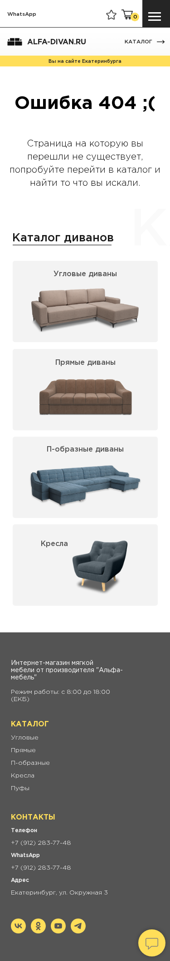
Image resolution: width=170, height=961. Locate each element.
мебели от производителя (52, 670)
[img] (161, 42)
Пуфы (20, 788)
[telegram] (78, 931)
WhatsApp (21, 14)
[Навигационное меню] (154, 16)
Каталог (138, 41)
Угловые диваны (85, 274)
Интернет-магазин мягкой (52, 663)
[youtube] (58, 931)
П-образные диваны (85, 449)
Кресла (54, 544)
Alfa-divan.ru (56, 42)
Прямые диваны (85, 362)
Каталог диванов (63, 238)
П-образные (30, 763)
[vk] (18, 931)
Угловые (25, 737)
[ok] (38, 931)
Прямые (23, 750)
